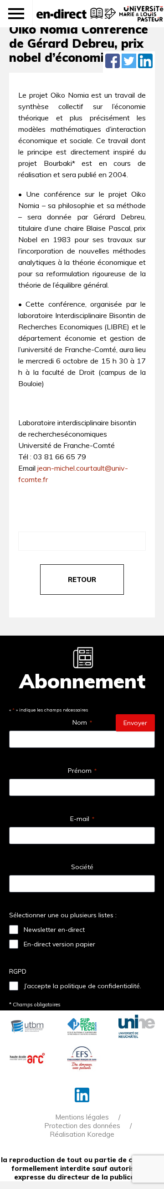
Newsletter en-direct (54, 929)
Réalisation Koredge (82, 1134)
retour (82, 579)
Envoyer (135, 723)
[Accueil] (61, 13)
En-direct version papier (59, 944)
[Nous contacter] (109, 18)
